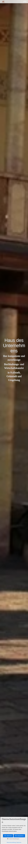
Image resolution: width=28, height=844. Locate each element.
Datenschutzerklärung (11, 842)
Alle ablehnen (8, 836)
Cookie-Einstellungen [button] (13, 838)
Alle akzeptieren (19, 836)
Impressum (19, 842)
